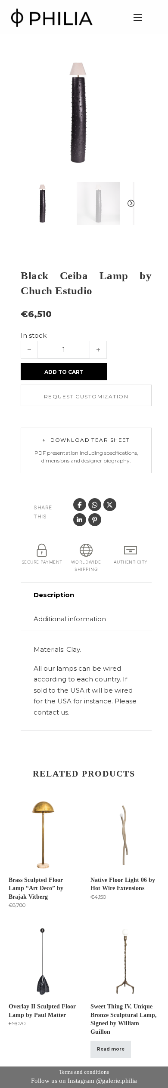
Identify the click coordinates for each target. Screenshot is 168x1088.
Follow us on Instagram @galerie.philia (84, 1080)
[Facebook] (79, 504)
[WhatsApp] (94, 504)
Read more (110, 1049)
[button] (123, 67)
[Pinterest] (94, 519)
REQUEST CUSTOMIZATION (86, 396)
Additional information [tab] (70, 619)
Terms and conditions (84, 1072)
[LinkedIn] (79, 519)
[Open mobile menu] (138, 17)
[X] (109, 504)
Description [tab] (54, 595)
